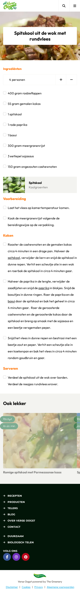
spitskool (14, 258)
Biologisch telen (21, 542)
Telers (13, 508)
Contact (14, 526)
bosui (11, 301)
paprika (43, 288)
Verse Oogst (25, 581)
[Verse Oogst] (10, 6)
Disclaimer (12, 587)
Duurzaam (15, 536)
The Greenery (54, 581)
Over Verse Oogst (21, 520)
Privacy (38, 587)
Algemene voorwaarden (60, 587)
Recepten (15, 495)
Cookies (26, 587)
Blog (11, 514)
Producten (16, 501)
